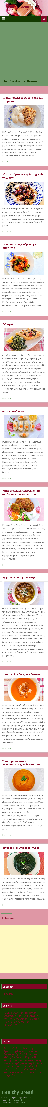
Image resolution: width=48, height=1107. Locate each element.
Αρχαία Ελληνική (13, 1012)
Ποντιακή (9, 1021)
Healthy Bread (17, 6)
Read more (6, 162)
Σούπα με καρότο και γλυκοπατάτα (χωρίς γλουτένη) (22, 762)
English (8, 994)
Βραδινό (20, 1054)
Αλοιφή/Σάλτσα (13, 1048)
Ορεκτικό (9, 1066)
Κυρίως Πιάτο (33, 1057)
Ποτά (19, 1066)
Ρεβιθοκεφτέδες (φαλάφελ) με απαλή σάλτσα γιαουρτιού (21, 492)
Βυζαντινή (10, 1015)
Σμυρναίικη (10, 1024)
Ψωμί (17, 1075)
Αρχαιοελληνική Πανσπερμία (20, 577)
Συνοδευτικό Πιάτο (15, 1072)
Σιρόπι (25, 1069)
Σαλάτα (15, 1069)
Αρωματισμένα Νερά (15, 1051)
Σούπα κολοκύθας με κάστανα (21, 674)
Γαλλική (21, 1015)
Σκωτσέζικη (22, 1021)
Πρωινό (27, 1066)
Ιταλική (8, 1018)
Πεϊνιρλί (7, 324)
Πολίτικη (33, 1018)
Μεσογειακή (20, 1018)
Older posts (9, 918)
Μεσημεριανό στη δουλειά (19, 1060)
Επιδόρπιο (18, 1057)
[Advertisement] (24, 54)
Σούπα (33, 1069)
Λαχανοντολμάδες (13, 411)
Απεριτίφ (28, 1048)
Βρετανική (30, 1012)
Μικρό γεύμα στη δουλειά (27, 1063)
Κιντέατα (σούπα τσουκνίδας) (21, 847)
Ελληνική (32, 1015)
